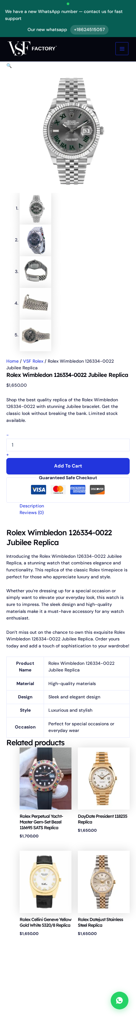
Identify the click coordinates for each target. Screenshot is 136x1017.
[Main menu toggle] (121, 48)
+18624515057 (89, 29)
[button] (9, 65)
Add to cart (68, 466)
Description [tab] (32, 506)
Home (12, 361)
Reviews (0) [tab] (32, 512)
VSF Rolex (33, 361)
